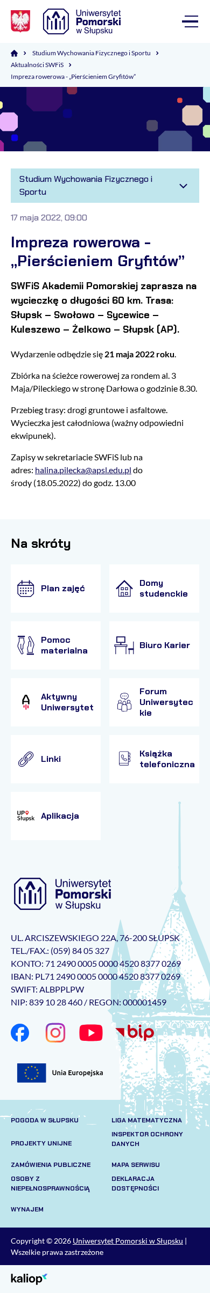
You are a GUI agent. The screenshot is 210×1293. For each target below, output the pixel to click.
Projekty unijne (41, 1143)
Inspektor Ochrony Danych (147, 1139)
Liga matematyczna (146, 1120)
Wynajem (27, 1209)
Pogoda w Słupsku (45, 1120)
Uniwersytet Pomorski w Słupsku (128, 1240)
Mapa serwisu (135, 1164)
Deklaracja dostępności (135, 1183)
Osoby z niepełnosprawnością (50, 1183)
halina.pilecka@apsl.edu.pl (83, 470)
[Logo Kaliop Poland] (29, 1278)
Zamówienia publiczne (50, 1164)
